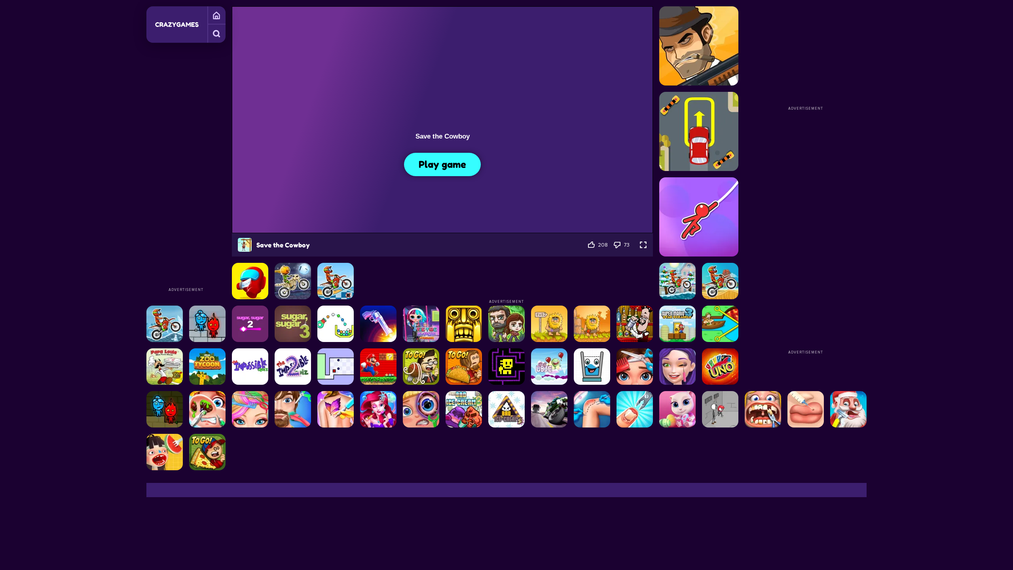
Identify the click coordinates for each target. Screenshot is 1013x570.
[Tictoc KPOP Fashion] (421, 324)
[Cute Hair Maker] (635, 366)
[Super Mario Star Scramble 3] (677, 324)
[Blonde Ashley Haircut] (250, 409)
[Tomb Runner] (464, 324)
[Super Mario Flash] (378, 366)
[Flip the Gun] (378, 324)
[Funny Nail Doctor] (635, 409)
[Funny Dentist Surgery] (763, 409)
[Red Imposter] (250, 281)
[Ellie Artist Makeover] (677, 366)
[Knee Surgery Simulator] (592, 409)
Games (216, 15)
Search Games (216, 34)
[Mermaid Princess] (378, 409)
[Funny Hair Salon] (293, 409)
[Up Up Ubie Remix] (549, 366)
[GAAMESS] (177, 24)
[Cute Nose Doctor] (207, 409)
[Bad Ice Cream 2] (506, 409)
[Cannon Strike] (335, 324)
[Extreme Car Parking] (698, 131)
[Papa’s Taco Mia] (464, 366)
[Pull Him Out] (720, 324)
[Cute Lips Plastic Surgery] (805, 409)
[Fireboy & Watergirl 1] (164, 409)
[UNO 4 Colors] (720, 366)
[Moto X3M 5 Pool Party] (335, 281)
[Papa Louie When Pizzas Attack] (164, 366)
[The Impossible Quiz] (250, 366)
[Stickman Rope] (698, 216)
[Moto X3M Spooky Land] (293, 281)
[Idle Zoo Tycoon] (207, 366)
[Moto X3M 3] (720, 281)
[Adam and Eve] (592, 324)
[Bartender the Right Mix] (635, 324)
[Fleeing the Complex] (720, 409)
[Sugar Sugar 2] (250, 324)
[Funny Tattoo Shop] (335, 409)
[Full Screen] (643, 245)
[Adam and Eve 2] (549, 324)
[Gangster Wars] (698, 46)
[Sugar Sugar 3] (293, 324)
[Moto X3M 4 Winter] (677, 281)
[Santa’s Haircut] (848, 409)
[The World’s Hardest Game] (335, 366)
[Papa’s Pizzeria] (207, 452)
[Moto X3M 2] (164, 324)
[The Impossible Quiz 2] (293, 366)
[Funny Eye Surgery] (421, 409)
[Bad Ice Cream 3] (464, 409)
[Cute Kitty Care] (677, 409)
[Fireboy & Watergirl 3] (207, 324)
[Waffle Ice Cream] (164, 452)
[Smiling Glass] (592, 366)
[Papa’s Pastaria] (421, 366)
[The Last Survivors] (506, 324)
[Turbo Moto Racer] (549, 409)
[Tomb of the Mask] (506, 366)
